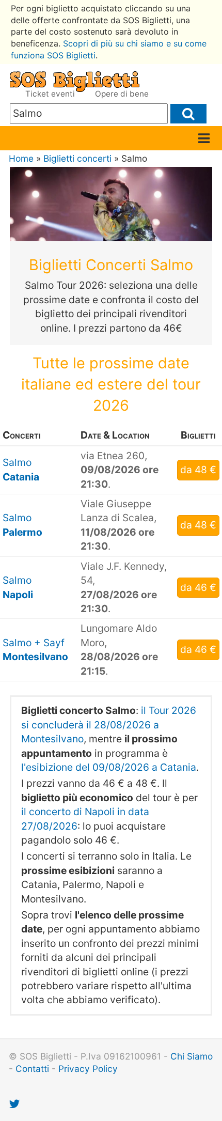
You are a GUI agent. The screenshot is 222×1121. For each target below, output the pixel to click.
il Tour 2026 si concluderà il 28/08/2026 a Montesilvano (108, 724)
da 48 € (198, 469)
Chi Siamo (191, 1056)
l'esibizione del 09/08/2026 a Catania (108, 767)
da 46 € (198, 587)
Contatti (32, 1068)
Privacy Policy (88, 1068)
